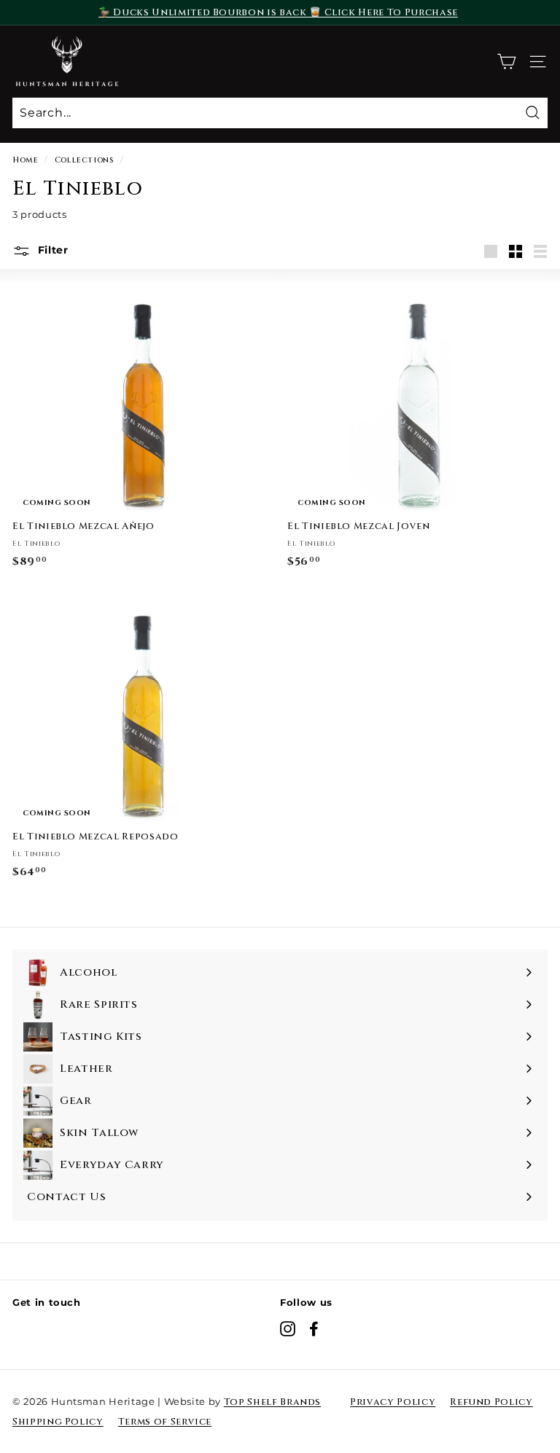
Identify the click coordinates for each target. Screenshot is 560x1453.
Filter (51, 249)
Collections (84, 159)
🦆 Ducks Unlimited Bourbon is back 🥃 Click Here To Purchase (278, 12)
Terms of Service (164, 1421)
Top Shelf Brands (272, 1402)
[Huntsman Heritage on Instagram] (287, 1328)
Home (25, 159)
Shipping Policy (58, 1421)
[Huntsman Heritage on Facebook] (314, 1328)
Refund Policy (491, 1402)
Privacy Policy (392, 1402)
